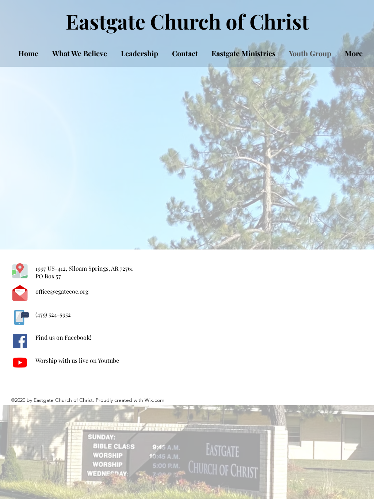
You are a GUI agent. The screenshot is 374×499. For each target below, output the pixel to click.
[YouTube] (20, 362)
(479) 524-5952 (53, 314)
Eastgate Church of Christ (187, 21)
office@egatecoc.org (61, 291)
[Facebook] (20, 341)
